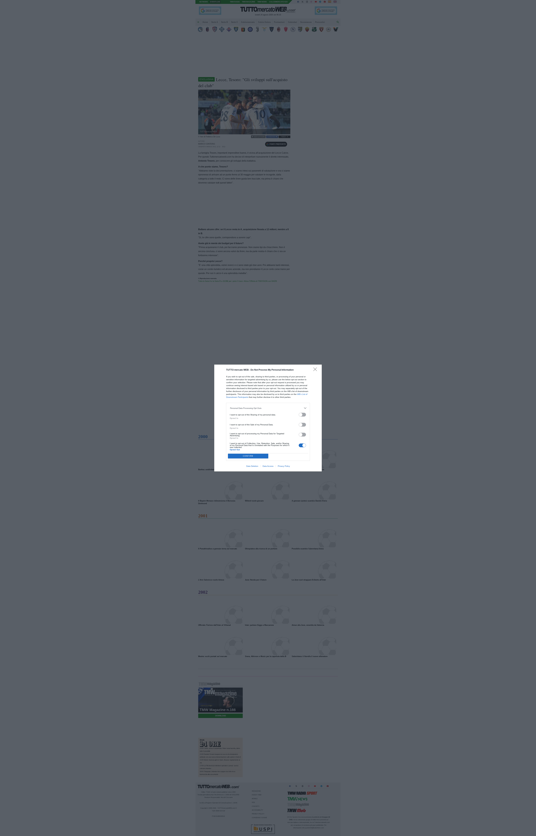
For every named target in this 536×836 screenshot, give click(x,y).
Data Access (268, 466)
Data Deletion (252, 466)
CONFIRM (248, 456)
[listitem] (268, 408)
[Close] (316, 370)
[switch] (302, 415)
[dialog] (268, 418)
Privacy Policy (284, 466)
